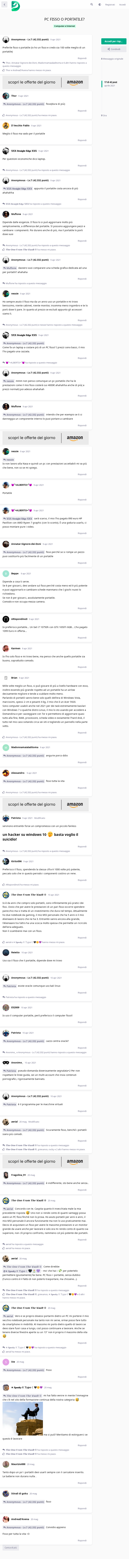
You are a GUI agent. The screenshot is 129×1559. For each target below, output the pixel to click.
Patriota (11, 986)
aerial (10, 1208)
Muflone (11, 268)
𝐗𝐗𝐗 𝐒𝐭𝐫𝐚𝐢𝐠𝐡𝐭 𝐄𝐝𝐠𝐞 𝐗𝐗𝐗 (19, 188)
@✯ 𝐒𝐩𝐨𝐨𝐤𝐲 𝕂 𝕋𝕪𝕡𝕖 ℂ (15, 1271)
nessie (10, 381)
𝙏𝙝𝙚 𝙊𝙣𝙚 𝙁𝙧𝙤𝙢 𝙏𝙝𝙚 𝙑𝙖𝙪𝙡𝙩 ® (24, 1266)
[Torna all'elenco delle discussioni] (4, 4)
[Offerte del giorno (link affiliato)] (46, 88)
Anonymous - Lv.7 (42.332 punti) (25, 104)
